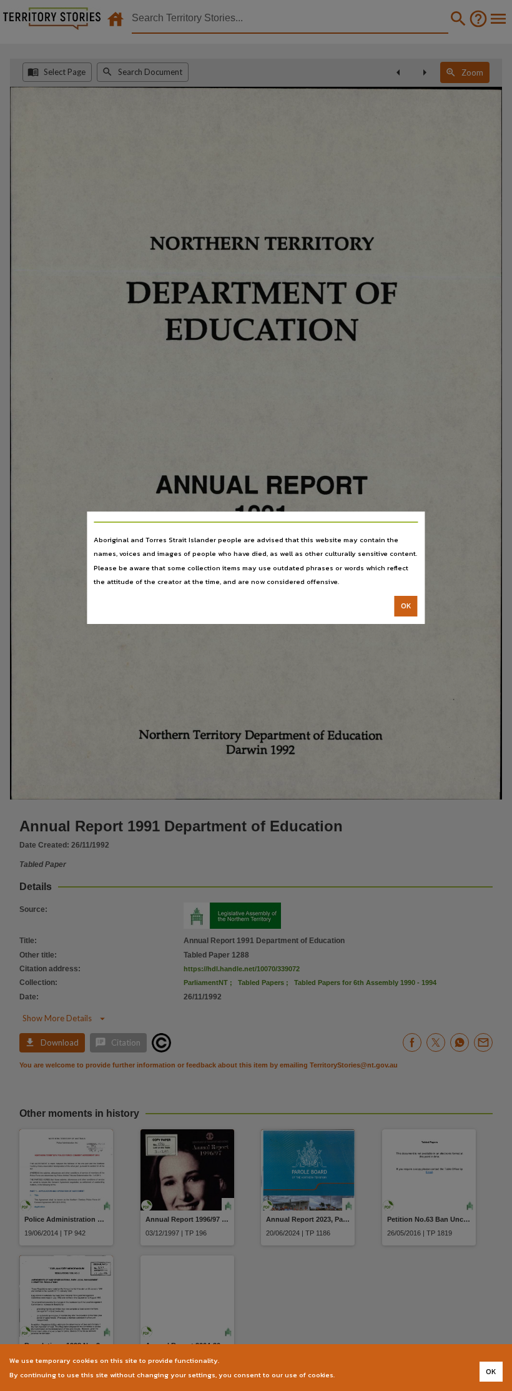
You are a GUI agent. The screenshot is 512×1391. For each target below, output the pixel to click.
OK (406, 605)
